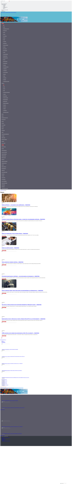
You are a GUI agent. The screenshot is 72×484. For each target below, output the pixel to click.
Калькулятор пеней (4, 382)
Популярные (3, 341)
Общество (3, 170)
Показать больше (2, 409)
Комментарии (3, 342)
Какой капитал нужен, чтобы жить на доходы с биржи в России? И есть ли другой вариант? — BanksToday (23, 318)
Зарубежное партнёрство (6, 92)
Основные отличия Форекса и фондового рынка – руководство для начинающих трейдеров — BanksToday (23, 219)
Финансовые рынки (5, 112)
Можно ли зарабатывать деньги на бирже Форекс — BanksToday (15, 233)
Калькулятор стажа (4, 379)
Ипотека (3, 141)
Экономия (4, 79)
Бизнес (4, 32)
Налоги (4, 59)
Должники (4, 41)
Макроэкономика (5, 99)
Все (3, 25)
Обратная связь (4, 439)
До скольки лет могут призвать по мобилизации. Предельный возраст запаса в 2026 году (13, 356)
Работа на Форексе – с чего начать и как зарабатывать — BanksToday (16, 204)
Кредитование (5, 50)
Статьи (3, 190)
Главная (1, 190)
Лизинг (4, 52)
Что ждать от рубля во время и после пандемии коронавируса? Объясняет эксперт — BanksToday (22, 304)
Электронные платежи (6, 81)
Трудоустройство (5, 72)
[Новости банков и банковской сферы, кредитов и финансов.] (8, 12)
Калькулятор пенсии (4, 383)
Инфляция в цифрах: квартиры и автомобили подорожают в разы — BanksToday (12, 363)
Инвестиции (5, 43)
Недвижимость (5, 63)
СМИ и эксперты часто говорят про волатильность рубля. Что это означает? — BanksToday (20, 332)
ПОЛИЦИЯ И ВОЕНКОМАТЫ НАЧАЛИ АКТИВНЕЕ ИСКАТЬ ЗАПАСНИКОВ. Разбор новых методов (15, 377)
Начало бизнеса (5, 61)
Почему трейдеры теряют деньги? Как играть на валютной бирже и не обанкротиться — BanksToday (22, 290)
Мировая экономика (5, 103)
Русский (62, 483)
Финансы (4, 74)
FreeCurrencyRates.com (3, 339)
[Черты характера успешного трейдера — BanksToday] (9, 251)
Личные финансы (5, 54)
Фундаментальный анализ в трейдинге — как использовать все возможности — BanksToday (21, 276)
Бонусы (4, 34)
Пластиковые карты (4, 172)
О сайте (3, 440)
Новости (3, 83)
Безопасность (5, 30)
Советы (3, 23)
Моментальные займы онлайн (5, 437)
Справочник (4, 68)
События (4, 108)
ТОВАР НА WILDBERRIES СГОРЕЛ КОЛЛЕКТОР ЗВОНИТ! (10, 349)
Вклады (3, 126)
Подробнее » (4, 207)
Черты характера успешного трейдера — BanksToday (12, 261)
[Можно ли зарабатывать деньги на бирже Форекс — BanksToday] (9, 230)
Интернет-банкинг (4, 139)
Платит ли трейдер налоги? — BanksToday (10, 247)
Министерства (5, 101)
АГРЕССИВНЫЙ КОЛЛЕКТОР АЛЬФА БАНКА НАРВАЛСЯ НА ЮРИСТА (12, 370)
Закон (4, 90)
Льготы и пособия (5, 97)
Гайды (4, 39)
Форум (3, 10)
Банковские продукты (5, 117)
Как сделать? (5, 48)
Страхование (5, 70)
